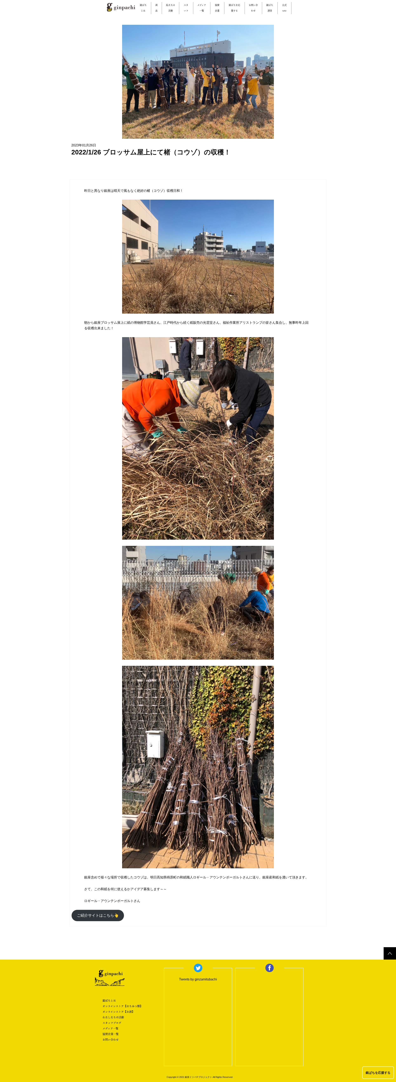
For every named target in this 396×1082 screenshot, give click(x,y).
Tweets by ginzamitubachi (198, 979)
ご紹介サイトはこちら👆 (98, 915)
